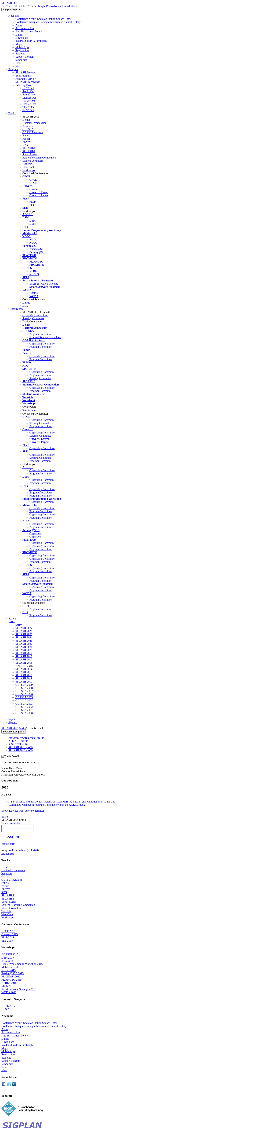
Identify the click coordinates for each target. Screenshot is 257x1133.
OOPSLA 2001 (24, 709)
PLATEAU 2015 (10, 976)
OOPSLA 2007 (24, 691)
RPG (25, 144)
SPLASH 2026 (23, 631)
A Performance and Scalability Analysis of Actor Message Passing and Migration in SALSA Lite (61, 801)
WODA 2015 (8, 992)
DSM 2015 (7, 957)
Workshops (28, 170)
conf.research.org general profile (26, 737)
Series (18, 624)
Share (4, 816)
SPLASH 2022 (23, 643)
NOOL (33, 239)
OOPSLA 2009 (24, 684)
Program (13, 69)
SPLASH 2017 (23, 659)
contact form (8, 843)
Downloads (21, 37)
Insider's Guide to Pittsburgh (31, 40)
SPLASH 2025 (23, 634)
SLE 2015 (7, 940)
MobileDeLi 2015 (11, 967)
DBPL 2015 (8, 1005)
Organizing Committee (35, 315)
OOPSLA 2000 (24, 713)
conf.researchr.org (18, 850)
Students (20, 53)
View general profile (10, 823)
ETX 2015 (7, 960)
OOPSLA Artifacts (32, 132)
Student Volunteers (32, 160)
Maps (18, 44)
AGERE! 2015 (9, 954)
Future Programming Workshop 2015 (22, 963)
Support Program (24, 56)
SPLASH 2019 (23, 653)
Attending (13, 15)
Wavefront (28, 167)
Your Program (23, 75)
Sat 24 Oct (28, 91)
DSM (32, 220)
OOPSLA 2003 (24, 703)
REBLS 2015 (9, 982)
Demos (26, 119)
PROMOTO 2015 (11, 979)
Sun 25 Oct (28, 94)
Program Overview (26, 78)
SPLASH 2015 (9, 728)
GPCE (33, 179)
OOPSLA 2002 (24, 706)
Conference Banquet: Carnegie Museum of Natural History (48, 21)
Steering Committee (33, 318)
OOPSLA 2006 (24, 694)
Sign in (12, 719)
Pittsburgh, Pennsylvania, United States (55, 6)
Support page (7, 853)
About (18, 25)
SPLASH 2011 (23, 678)
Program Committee (40, 334)
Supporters (21, 59)
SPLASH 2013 (23, 672)
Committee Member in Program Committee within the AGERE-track (47, 804)
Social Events (29, 154)
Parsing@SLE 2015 (12, 973)
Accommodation (24, 28)
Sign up (12, 722)
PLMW (26, 141)
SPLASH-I (28, 151)
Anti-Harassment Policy (28, 31)
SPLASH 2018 (23, 656)
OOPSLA (28, 129)
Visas (18, 66)
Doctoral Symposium (34, 122)
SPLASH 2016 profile (20, 750)
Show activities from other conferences (22, 810)
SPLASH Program (25, 72)
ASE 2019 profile (18, 740)
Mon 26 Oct (29, 97)
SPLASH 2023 (23, 640)
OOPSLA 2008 (24, 687)
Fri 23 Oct (28, 88)
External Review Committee (45, 337)
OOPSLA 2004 (24, 700)
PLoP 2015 (7, 937)
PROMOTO (36, 261)
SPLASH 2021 (23, 646)
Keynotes (27, 126)
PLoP (32, 201)
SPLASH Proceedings (27, 81)
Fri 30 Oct (28, 110)
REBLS (33, 271)
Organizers (35, 533)
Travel (18, 62)
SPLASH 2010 (23, 681)
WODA (33, 293)
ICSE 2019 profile (18, 744)
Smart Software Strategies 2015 (18, 989)
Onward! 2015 (9, 934)
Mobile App (22, 47)
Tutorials (27, 163)
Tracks (12, 113)
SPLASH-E (29, 148)
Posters (26, 138)
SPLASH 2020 (23, 650)
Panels (26, 135)
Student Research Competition (39, 157)
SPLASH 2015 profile (13, 731)
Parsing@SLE (37, 248)
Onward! (34, 189)
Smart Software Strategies (43, 283)
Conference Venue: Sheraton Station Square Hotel (43, 18)
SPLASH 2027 (23, 627)
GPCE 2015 (8, 931)
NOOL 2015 (8, 970)
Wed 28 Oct (29, 103)
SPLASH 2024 (23, 637)
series (23, 728)
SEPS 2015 (7, 985)
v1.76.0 (33, 850)
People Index (29, 410)
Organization (15, 308)
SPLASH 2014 (23, 668)
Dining (19, 34)
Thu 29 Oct (28, 107)
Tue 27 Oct (28, 100)
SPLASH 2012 (23, 675)
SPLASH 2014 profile (20, 747)
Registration (22, 50)
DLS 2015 (7, 1009)
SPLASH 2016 (23, 662)
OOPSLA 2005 (24, 697)
